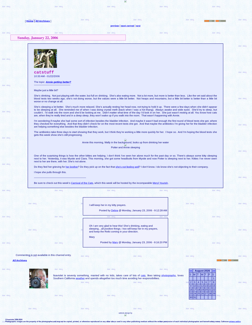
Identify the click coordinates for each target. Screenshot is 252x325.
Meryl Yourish (160, 183)
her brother (72, 166)
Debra (114, 210)
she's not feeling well (127, 166)
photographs (168, 275)
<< (191, 270)
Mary (115, 242)
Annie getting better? (58, 82)
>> (213, 270)
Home (29, 21)
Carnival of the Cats (82, 183)
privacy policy (235, 322)
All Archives (42, 21)
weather (80, 278)
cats (143, 275)
